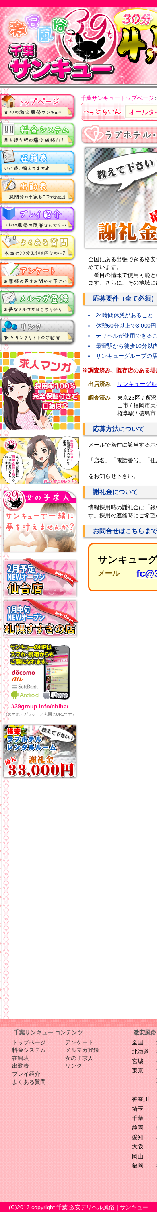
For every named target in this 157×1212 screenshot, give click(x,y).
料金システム (38, 135)
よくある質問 (38, 247)
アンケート (38, 275)
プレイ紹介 (38, 219)
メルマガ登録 (38, 303)
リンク (38, 332)
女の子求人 (79, 1058)
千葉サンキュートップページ (117, 98)
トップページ (38, 106)
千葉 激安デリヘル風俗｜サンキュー (102, 1207)
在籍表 (38, 163)
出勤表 (38, 191)
